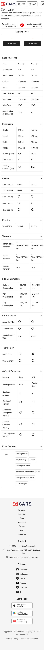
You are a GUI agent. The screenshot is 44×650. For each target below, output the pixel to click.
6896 (14, 546)
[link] (22, 605)
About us (22, 534)
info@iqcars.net (28, 546)
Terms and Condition (29, 639)
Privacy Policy (12, 639)
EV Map (22, 526)
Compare (22, 522)
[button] (22, 58)
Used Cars (22, 514)
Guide (22, 518)
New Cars (22, 510)
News (22, 530)
